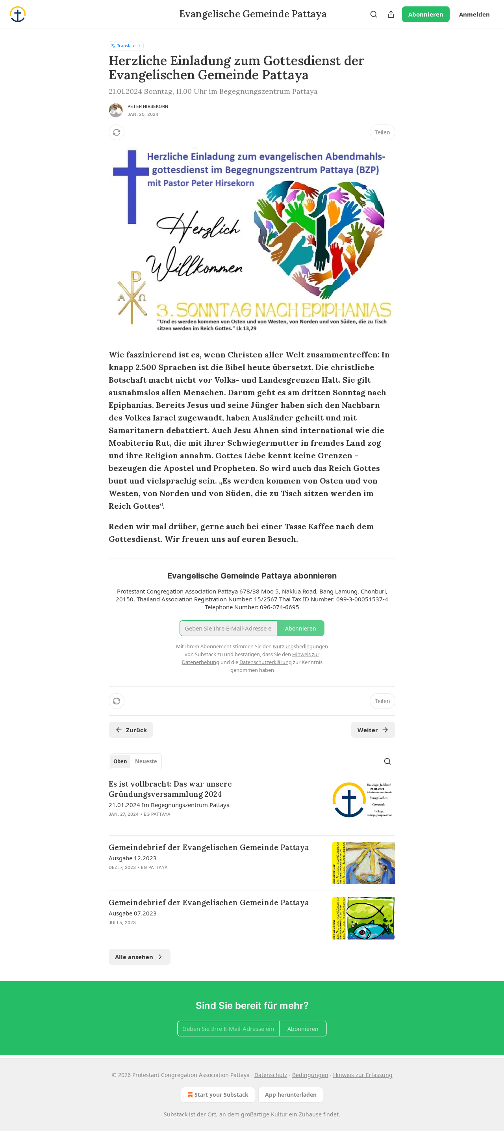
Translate (126, 45)
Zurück (136, 730)
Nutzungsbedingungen (300, 646)
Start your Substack (221, 1094)
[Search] (374, 14)
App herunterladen (291, 1094)
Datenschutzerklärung (265, 662)
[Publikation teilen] (391, 14)
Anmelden (474, 14)
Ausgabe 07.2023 (133, 913)
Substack (175, 1114)
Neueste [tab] (146, 761)
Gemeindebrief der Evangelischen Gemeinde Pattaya (209, 847)
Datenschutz (270, 1075)
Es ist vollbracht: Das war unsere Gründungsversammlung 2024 (170, 789)
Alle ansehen (134, 957)
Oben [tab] (120, 761)
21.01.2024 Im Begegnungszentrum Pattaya (169, 805)
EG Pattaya (157, 814)
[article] (252, 804)
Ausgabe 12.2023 (133, 858)
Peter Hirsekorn (148, 106)
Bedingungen (310, 1075)
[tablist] (135, 761)
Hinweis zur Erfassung (363, 1075)
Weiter (368, 730)
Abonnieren (425, 14)
